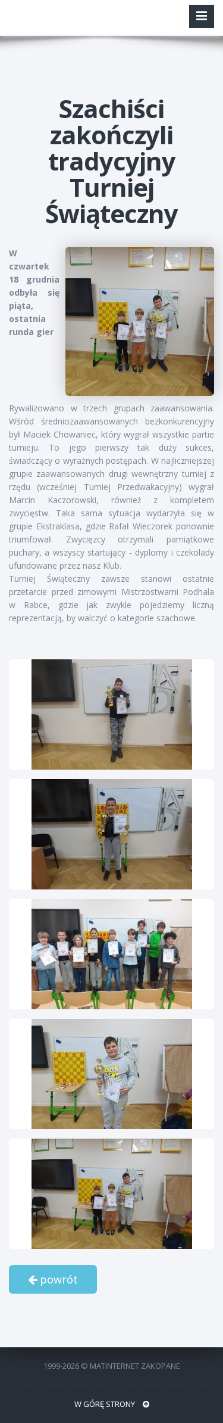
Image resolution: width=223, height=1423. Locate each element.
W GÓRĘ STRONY (105, 1404)
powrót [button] (57, 1279)
